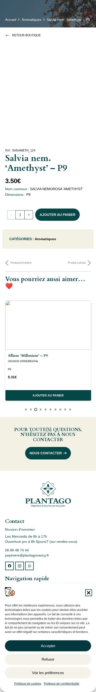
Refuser (48, 659)
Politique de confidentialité (61, 683)
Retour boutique (26, 35)
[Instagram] (19, 566)
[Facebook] (9, 566)
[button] (88, 592)
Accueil (10, 20)
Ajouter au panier (57, 215)
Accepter (48, 646)
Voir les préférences (48, 673)
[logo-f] (48, 494)
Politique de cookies (27, 683)
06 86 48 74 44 (17, 550)
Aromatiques (31, 20)
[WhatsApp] (29, 566)
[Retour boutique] (8, 35)
